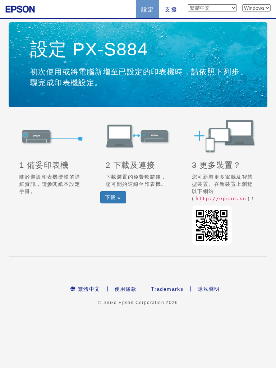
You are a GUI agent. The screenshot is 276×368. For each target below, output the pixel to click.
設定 (147, 9)
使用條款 (126, 289)
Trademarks (167, 289)
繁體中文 (88, 289)
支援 (171, 9)
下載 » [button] (113, 197)
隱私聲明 (209, 289)
